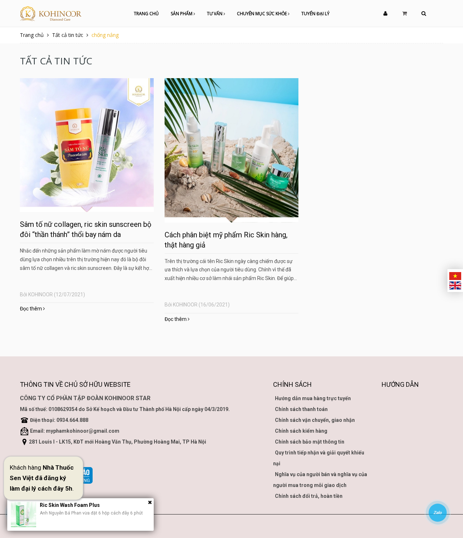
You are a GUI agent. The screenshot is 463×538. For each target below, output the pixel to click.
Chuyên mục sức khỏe (262, 13)
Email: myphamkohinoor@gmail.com (74, 431)
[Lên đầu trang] (448, 493)
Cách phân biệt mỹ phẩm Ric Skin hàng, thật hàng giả (226, 239)
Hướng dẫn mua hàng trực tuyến (313, 398)
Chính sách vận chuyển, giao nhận (315, 420)
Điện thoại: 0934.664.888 (59, 420)
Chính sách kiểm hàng (301, 431)
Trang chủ (146, 13)
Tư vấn (215, 13)
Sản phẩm (182, 13)
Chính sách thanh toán (301, 409)
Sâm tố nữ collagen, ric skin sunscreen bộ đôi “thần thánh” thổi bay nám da (85, 229)
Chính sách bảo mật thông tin (309, 442)
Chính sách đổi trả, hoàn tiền (309, 496)
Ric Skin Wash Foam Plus (70, 505)
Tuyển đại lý (315, 13)
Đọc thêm (31, 309)
